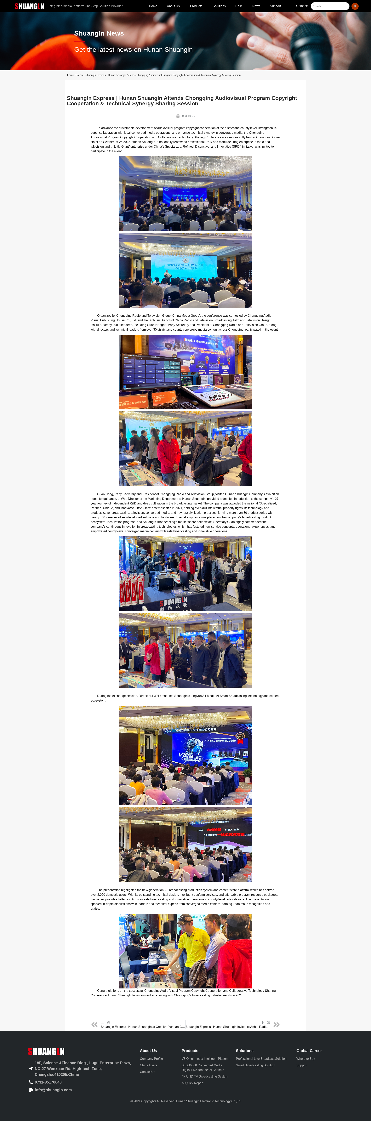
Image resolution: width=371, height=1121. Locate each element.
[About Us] (158, 1051)
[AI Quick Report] (206, 1083)
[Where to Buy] (317, 1058)
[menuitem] (173, 6)
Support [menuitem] (275, 6)
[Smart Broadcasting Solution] (263, 1065)
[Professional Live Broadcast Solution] (263, 1058)
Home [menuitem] (153, 6)
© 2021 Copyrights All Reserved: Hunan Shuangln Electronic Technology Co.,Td (185, 1101)
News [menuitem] (256, 6)
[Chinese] (302, 7)
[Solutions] (263, 1051)
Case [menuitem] (239, 6)
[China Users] (158, 1065)
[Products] (206, 1051)
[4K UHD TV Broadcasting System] (206, 1076)
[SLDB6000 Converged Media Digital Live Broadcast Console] (206, 1067)
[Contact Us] (158, 1072)
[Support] (317, 1065)
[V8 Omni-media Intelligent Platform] (206, 1058)
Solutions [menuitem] (219, 6)
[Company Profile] (158, 1058)
